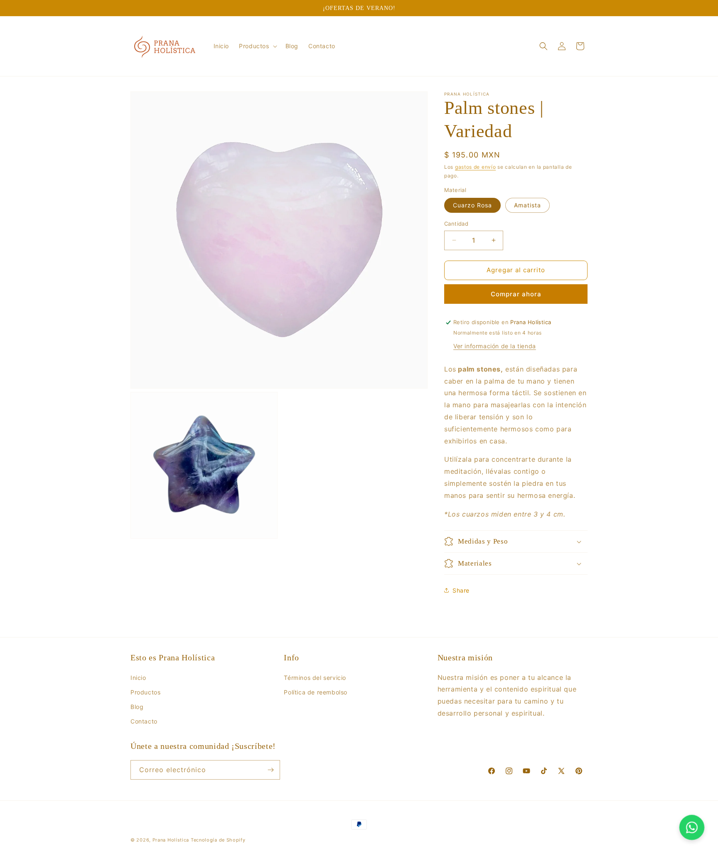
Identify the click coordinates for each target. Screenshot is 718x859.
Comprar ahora (516, 294)
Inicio (138, 677)
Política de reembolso (315, 692)
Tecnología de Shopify (218, 840)
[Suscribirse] (270, 770)
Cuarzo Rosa (472, 205)
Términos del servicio (315, 677)
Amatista (527, 205)
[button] (257, 46)
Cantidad (456, 223)
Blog (136, 706)
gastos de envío (475, 167)
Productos (145, 692)
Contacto (143, 721)
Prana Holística (170, 840)
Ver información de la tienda (494, 346)
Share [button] (461, 590)
